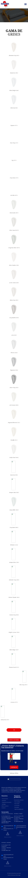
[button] (25, 4)
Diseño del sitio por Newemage (14, 875)
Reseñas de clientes (7, 837)
